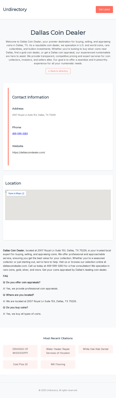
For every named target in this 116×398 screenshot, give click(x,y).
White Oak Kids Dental (95, 349)
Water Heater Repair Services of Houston (58, 350)
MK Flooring (58, 364)
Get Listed (104, 9)
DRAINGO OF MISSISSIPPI (20, 350)
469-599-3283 (20, 133)
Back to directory (58, 71)
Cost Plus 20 (20, 364)
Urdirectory (15, 9)
